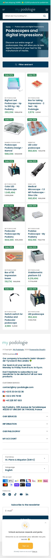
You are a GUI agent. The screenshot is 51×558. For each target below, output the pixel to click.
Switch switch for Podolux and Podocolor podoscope (12, 331)
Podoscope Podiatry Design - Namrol (11, 156)
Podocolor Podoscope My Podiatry (12, 247)
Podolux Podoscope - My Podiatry (33, 247)
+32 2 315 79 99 (13, 410)
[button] (4, 10)
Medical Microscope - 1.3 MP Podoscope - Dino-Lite (33, 202)
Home (8, 27)
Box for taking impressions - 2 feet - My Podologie (34, 110)
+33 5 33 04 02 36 (15, 406)
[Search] (41, 16)
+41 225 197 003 (14, 415)
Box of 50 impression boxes (10, 289)
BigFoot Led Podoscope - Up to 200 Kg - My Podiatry (12, 110)
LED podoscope (34, 326)
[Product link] (13, 102)
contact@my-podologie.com (18, 402)
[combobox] (23, 16)
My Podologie (18, 362)
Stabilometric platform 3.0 (33, 288)
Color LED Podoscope (11, 198)
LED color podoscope (32, 153)
